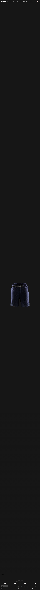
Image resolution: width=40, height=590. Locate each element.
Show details (36, 586)
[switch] (15, 583)
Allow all (33, 588)
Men (17, 1)
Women (14, 1)
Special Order (25, 1)
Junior (20, 1)
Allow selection (20, 588)
